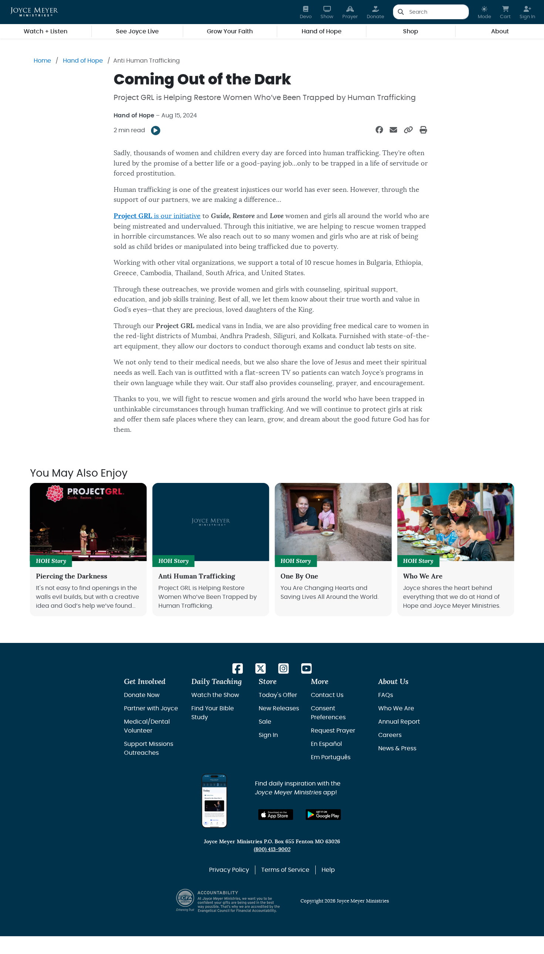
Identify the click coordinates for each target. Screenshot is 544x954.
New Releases (279, 708)
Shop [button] (410, 31)
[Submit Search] (400, 11)
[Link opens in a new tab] (238, 669)
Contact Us (327, 695)
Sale (265, 722)
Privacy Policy (229, 870)
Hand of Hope (83, 61)
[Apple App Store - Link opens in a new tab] (276, 814)
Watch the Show (215, 695)
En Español (326, 744)
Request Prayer (333, 731)
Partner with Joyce (151, 708)
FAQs (385, 695)
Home (42, 61)
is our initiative (157, 216)
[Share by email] (393, 130)
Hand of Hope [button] (322, 31)
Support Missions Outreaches (148, 748)
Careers (390, 735)
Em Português (330, 757)
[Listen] (155, 130)
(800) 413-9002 (272, 849)
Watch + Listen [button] (45, 31)
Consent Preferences (328, 713)
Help (328, 870)
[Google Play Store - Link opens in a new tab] (323, 814)
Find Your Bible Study (212, 713)
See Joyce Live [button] (137, 31)
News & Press (397, 748)
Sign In (268, 735)
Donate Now (141, 695)
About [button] (500, 31)
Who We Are (396, 708)
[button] (484, 12)
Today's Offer (278, 695)
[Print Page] (423, 130)
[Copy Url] (408, 130)
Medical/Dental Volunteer (147, 726)
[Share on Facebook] (379, 130)
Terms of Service (285, 870)
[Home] (34, 12)
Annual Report (399, 722)
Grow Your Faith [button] (230, 31)
